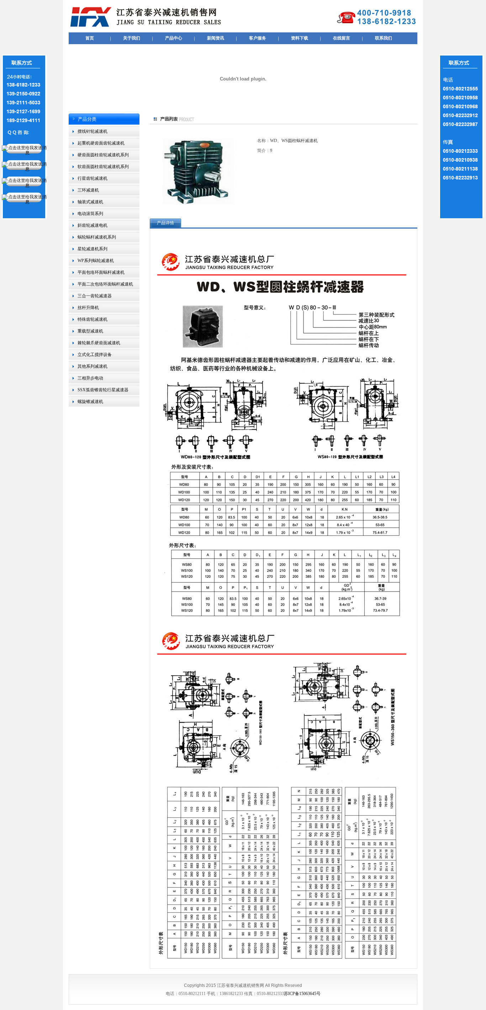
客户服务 (257, 38)
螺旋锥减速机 (90, 401)
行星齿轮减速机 (92, 178)
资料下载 (299, 38)
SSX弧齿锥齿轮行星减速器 (103, 389)
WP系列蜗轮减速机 (96, 260)
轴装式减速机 (90, 201)
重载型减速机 (90, 331)
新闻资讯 (215, 38)
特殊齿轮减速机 (92, 319)
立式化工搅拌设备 (95, 354)
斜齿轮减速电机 (92, 225)
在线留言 (341, 38)
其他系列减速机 (92, 366)
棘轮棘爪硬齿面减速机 (99, 342)
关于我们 (131, 38)
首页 (89, 38)
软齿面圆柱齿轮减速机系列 (103, 166)
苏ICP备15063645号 (302, 993)
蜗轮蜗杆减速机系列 (97, 237)
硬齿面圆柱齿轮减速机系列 (103, 154)
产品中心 (173, 38)
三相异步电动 (90, 378)
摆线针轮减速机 (92, 131)
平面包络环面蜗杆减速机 (101, 272)
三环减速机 (88, 190)
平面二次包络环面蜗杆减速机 (105, 284)
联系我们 (383, 38)
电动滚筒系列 (90, 213)
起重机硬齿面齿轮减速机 (101, 143)
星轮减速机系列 (92, 248)
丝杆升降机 (88, 307)
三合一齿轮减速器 (95, 295)
